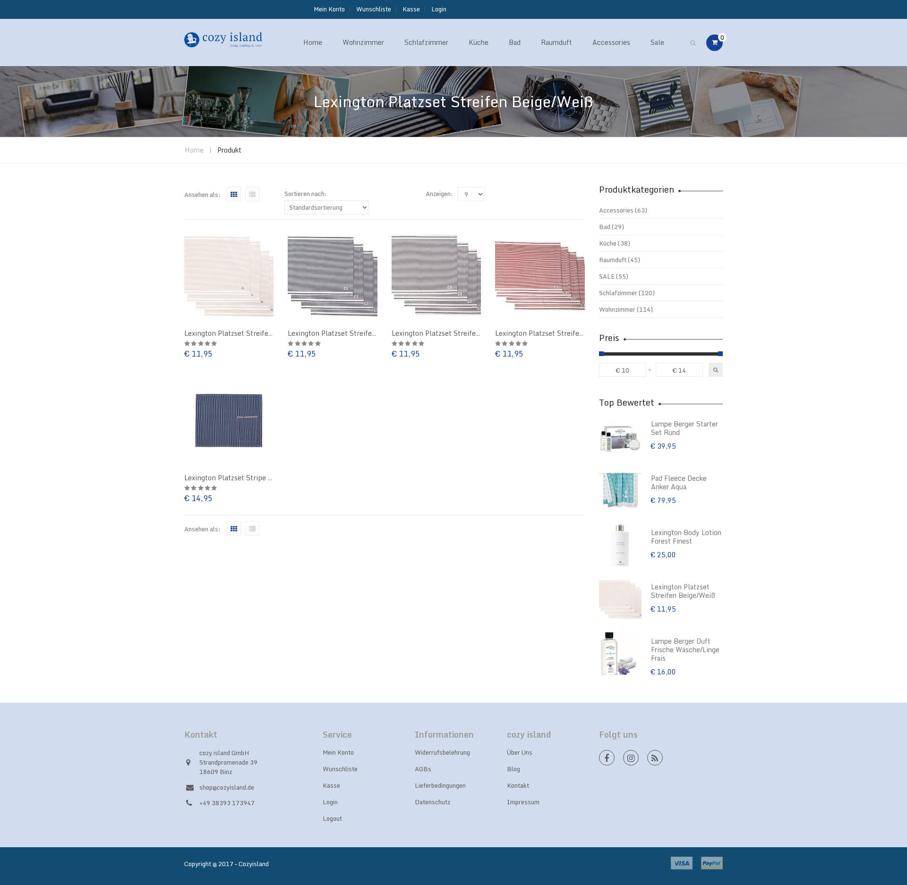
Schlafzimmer (618, 293)
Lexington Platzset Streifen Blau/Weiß (350, 333)
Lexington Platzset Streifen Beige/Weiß (248, 333)
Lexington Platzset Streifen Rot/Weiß (555, 333)
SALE (607, 276)
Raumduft (612, 260)
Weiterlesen (184, 304)
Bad (604, 226)
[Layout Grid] (234, 194)
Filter (716, 370)
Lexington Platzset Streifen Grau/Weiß (454, 333)
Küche (607, 243)
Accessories (616, 210)
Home (194, 150)
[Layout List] (252, 194)
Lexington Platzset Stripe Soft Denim (244, 477)
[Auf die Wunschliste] (184, 266)
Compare (184, 285)
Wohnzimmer (617, 309)
